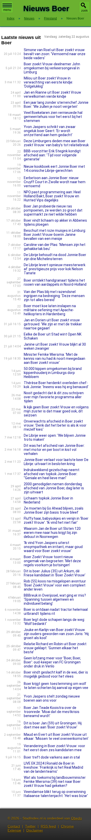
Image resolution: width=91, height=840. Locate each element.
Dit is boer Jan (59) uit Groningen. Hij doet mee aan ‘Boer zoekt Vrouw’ (53, 725)
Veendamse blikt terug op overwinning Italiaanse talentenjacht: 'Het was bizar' (56, 794)
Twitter (30, 826)
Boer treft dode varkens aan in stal (52, 757)
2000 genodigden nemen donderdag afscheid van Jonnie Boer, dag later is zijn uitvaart (54, 488)
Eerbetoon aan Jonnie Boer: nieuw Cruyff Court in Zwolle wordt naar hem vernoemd (54, 182)
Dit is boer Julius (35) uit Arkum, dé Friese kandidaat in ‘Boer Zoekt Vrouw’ (54, 573)
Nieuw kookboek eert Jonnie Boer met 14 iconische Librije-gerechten (54, 168)
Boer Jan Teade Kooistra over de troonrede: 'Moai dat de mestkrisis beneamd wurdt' (51, 712)
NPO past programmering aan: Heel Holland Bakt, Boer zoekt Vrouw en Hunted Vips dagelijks (52, 196)
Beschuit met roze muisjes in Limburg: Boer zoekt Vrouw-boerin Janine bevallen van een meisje (55, 234)
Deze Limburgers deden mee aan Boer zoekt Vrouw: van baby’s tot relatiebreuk (56, 143)
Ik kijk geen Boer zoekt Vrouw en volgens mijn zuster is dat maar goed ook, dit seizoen (56, 411)
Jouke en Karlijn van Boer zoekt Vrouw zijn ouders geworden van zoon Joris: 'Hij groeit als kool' (56, 634)
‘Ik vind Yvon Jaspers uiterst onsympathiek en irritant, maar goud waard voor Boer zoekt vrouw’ (53, 547)
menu (7, 10)
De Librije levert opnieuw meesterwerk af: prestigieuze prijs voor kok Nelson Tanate (54, 269)
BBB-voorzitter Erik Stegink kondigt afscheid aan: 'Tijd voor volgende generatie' (52, 155)
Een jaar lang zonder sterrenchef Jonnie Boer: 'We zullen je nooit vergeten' (56, 104)
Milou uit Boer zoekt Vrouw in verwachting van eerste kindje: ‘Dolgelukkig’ (48, 82)
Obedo (76, 818)
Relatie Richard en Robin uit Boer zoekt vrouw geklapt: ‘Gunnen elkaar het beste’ (55, 648)
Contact (14, 826)
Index (10, 18)
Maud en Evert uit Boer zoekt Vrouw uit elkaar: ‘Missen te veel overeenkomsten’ (56, 736)
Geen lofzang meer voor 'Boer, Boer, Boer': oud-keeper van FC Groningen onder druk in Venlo (52, 662)
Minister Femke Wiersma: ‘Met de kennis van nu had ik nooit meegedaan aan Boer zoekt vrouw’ (54, 358)
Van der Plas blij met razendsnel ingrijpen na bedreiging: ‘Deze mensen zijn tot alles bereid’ (54, 296)
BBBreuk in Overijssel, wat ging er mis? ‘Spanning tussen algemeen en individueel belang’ (55, 599)
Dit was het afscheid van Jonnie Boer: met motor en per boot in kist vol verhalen (54, 450)
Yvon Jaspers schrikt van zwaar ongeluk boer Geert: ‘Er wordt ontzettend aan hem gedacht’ (50, 131)
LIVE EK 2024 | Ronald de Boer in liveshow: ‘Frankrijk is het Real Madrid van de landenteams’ (53, 767)
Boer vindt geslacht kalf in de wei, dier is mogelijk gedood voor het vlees (56, 674)
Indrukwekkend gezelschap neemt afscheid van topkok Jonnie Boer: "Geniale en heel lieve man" (51, 474)
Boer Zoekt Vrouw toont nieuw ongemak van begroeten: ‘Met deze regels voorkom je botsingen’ (52, 561)
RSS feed (48, 826)
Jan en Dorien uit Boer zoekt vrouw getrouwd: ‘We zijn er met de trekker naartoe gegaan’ (53, 324)
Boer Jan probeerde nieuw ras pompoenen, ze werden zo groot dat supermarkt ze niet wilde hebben (53, 210)
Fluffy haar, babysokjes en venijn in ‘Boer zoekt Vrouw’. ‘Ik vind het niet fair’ (56, 520)
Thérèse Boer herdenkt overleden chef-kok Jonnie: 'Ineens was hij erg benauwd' (56, 385)
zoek (84, 10)
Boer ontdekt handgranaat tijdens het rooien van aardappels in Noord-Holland (55, 282)
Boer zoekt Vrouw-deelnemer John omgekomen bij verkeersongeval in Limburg (52, 68)
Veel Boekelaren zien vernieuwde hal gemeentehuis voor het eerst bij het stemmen (53, 117)
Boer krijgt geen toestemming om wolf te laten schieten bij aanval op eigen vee (56, 686)
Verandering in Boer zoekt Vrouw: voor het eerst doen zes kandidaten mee (54, 748)
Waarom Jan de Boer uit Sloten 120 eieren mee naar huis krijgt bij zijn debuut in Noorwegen (52, 533)
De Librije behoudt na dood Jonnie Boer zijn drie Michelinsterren (55, 257)
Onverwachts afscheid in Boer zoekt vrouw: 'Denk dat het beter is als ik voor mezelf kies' (55, 425)
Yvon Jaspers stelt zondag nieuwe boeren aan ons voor (52, 698)
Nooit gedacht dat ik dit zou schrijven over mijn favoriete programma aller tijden (54, 397)
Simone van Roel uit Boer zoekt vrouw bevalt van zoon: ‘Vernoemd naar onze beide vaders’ (54, 54)
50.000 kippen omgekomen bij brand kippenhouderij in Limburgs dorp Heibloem (53, 373)
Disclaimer (34, 830)
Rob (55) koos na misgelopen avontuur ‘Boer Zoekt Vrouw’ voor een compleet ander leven (55, 585)
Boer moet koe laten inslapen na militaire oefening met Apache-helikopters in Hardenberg (50, 310)
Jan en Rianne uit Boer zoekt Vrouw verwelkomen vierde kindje (52, 94)
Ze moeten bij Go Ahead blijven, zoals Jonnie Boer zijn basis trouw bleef (53, 510)
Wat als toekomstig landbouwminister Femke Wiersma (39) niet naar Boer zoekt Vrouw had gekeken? (55, 781)
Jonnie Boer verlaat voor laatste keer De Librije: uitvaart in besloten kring (56, 462)
